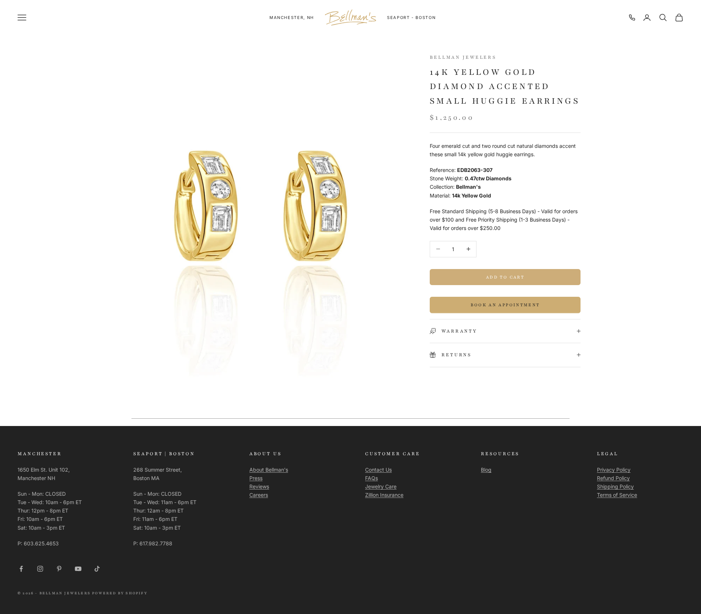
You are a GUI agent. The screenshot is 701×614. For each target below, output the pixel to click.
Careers (258, 495)
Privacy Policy (614, 470)
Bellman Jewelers (463, 57)
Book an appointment (505, 305)
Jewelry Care (381, 486)
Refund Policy (613, 478)
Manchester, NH (291, 17)
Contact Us (378, 470)
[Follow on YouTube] (78, 568)
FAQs (371, 478)
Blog (486, 470)
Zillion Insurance (384, 495)
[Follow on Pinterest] (59, 568)
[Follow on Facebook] (21, 568)
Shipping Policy (615, 486)
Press (256, 478)
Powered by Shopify (120, 593)
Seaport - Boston (411, 17)
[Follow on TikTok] (97, 568)
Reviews (259, 486)
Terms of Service (617, 495)
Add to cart (505, 277)
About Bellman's (268, 470)
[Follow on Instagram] (40, 568)
